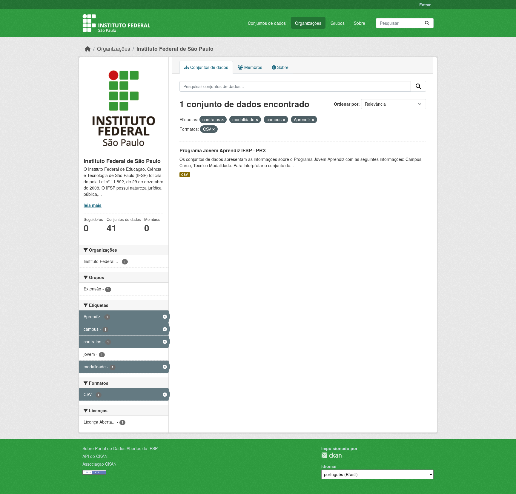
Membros (252, 67)
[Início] (88, 48)
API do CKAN (95, 456)
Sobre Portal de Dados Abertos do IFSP (120, 448)
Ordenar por (346, 104)
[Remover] (222, 119)
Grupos (338, 23)
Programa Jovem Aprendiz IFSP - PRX (222, 150)
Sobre (359, 23)
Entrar (425, 4)
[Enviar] (427, 23)
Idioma (328, 466)
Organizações (308, 23)
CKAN (331, 455)
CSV (184, 174)
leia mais (93, 205)
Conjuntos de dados (267, 23)
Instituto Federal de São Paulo (175, 48)
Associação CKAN (99, 464)
